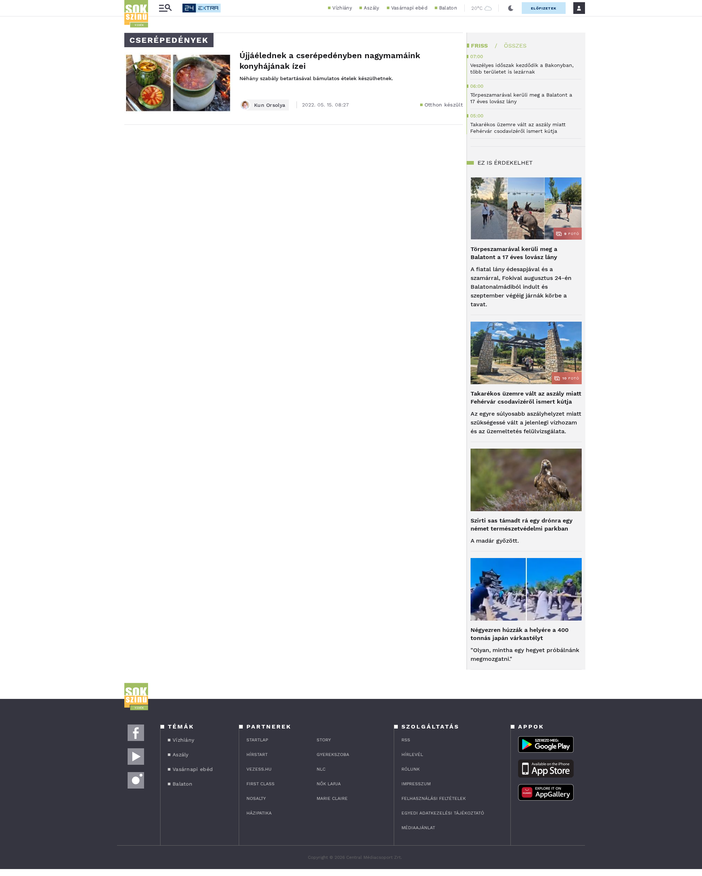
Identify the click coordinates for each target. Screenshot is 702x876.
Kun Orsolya (269, 105)
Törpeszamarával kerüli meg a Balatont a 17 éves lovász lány (514, 253)
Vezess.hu (259, 769)
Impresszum (416, 783)
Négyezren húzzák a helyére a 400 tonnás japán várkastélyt (520, 633)
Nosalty (256, 798)
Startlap (257, 739)
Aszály (372, 8)
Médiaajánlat (418, 827)
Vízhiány (342, 8)
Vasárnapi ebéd (409, 8)
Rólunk (410, 769)
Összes (515, 45)
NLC (321, 769)
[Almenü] (165, 8)
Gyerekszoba (333, 754)
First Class (260, 783)
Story (324, 739)
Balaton (448, 8)
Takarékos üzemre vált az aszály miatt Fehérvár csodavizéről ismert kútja (526, 397)
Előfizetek (543, 8)
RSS (405, 739)
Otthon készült (443, 105)
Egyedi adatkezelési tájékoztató (442, 813)
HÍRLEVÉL (412, 754)
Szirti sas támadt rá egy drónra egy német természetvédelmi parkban (522, 524)
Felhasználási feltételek (433, 798)
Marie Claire (332, 798)
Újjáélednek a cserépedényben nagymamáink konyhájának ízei (329, 61)
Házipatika (259, 813)
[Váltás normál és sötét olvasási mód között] (510, 8)
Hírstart (257, 754)
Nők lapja (329, 783)
